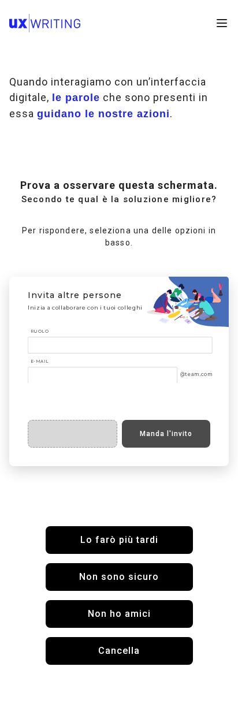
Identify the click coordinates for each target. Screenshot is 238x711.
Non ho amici (119, 613)
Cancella (119, 650)
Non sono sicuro (119, 576)
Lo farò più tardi (119, 539)
